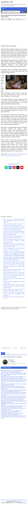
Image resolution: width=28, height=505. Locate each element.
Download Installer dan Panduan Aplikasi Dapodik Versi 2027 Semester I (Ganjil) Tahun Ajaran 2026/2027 (13, 377)
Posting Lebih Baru (6, 347)
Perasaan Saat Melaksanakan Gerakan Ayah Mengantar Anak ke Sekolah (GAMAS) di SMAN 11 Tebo (13, 390)
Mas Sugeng (15, 502)
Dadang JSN (7, 2)
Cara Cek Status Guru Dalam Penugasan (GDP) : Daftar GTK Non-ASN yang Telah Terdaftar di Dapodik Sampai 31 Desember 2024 (13, 374)
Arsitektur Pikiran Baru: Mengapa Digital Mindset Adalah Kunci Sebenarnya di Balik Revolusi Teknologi (13, 406)
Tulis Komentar (13, 19)
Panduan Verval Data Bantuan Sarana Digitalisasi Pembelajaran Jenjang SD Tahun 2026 (12, 414)
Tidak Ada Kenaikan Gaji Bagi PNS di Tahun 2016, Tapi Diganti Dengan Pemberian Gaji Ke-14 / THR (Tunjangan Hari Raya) (14, 259)
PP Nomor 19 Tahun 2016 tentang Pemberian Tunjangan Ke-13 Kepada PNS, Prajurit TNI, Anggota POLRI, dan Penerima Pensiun (14, 228)
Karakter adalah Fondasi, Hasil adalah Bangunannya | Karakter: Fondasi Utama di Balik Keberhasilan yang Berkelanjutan (13, 387)
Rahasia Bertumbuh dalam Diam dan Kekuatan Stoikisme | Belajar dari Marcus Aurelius (14, 384)
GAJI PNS (20, 19)
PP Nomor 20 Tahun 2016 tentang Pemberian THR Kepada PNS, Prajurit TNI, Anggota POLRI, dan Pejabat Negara (14, 233)
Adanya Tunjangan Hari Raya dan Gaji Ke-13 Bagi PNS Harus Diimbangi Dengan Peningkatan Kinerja (14, 241)
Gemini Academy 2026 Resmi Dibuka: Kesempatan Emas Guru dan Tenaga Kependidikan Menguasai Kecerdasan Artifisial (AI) (14, 394)
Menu (3, 8)
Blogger (25, 502)
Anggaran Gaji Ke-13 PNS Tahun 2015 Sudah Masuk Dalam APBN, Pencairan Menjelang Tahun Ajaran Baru (14, 286)
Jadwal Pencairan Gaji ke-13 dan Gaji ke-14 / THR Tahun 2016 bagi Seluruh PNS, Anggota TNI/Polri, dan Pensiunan (14, 245)
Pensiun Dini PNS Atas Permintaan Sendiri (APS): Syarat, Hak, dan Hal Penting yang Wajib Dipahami (12, 399)
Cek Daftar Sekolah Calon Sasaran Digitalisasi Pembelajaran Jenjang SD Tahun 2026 (11, 411)
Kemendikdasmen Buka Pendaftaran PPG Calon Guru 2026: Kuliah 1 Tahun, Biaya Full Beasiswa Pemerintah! (13, 397)
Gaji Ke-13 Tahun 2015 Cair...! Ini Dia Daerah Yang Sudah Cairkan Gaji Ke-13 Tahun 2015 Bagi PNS (14, 266)
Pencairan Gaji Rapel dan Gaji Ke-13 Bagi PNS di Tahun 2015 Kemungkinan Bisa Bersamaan (14, 294)
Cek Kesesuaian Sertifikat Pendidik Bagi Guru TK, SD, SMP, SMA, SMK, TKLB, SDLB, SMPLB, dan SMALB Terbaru (13, 417)
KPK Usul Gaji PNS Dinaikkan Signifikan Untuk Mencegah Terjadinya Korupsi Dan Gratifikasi (14, 221)
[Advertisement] (14, 33)
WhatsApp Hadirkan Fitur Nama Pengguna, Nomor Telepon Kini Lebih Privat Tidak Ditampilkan (12, 371)
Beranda (15, 347)
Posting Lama (23, 347)
